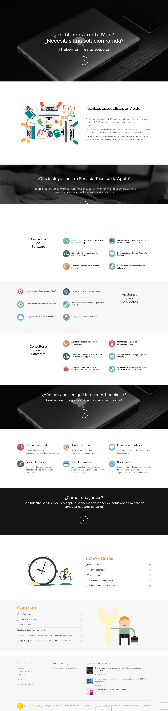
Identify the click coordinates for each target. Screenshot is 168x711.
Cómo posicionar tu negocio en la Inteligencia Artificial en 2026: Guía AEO (121, 669)
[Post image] (90, 670)
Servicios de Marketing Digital (66, 668)
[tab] (118, 564)
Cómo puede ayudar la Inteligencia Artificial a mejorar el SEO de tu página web (122, 680)
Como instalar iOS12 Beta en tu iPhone (110, 690)
